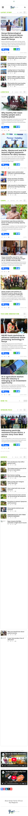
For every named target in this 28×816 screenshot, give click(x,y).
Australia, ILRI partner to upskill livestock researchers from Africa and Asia (17, 193)
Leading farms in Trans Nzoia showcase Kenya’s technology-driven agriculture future (16, 71)
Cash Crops (12, 200)
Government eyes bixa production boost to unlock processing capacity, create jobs (13, 222)
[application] (14, 759)
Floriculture (23, 307)
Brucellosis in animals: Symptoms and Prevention (17, 502)
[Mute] (23, 765)
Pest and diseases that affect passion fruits (16, 462)
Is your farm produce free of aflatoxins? (16, 639)
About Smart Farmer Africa (13, 801)
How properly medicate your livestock (16, 508)
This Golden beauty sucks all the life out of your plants (17, 469)
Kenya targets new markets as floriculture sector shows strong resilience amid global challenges (12, 293)
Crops (25, 237)
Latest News (23, 52)
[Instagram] (4, 789)
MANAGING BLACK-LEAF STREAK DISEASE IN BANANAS (17, 515)
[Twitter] (19, 49)
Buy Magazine (13, 802)
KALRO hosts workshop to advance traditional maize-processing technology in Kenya (13, 338)
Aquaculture (23, 130)
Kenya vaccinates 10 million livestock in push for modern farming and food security (16, 180)
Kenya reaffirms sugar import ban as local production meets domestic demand (16, 78)
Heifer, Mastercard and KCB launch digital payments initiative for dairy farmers (13, 152)
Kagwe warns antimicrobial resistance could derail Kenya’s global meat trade (16, 173)
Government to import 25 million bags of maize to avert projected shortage (17, 65)
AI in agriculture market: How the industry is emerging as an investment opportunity (13, 379)
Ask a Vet (16, 457)
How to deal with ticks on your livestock (16, 489)
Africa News (23, 271)
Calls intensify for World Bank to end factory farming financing (17, 186)
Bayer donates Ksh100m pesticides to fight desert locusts (17, 522)
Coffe (17, 200)
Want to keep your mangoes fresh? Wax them (16, 482)
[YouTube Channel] (11, 789)
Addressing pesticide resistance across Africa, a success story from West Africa (13, 433)
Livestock (16, 92)
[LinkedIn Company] (6, 789)
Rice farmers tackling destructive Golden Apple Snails (17, 475)
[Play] (2, 765)
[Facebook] (17, 49)
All (17, 12)
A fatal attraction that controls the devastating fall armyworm (17, 495)
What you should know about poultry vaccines (16, 632)
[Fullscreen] (25, 765)
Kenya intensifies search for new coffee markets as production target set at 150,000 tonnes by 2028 (13, 258)
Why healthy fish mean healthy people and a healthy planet (16, 84)
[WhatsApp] (14, 49)
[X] (9, 789)
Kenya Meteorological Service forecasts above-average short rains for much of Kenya (12, 36)
